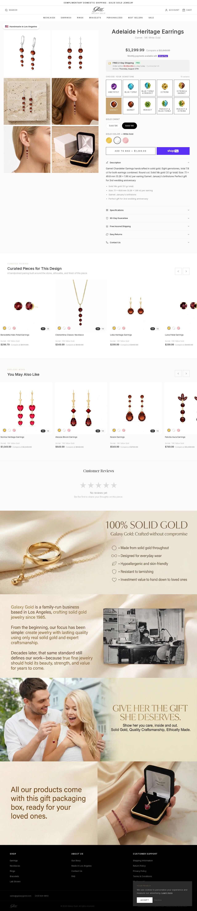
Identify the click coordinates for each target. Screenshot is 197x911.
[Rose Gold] (126, 140)
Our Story (75, 860)
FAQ (73, 876)
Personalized (115, 18)
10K (43, 329)
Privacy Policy (139, 871)
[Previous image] (3, 305)
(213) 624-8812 (41, 896)
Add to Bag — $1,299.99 (130, 151)
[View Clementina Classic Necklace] (81, 306)
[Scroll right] (186, 271)
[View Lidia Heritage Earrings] (136, 306)
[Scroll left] (178, 271)
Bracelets (95, 18)
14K (48, 329)
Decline (158, 900)
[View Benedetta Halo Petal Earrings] (26, 306)
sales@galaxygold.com (20, 896)
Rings (80, 18)
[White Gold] (117, 140)
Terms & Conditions (142, 876)
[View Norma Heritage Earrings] (26, 408)
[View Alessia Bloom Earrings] (81, 408)
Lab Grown (15, 881)
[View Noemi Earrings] (136, 408)
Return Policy (139, 866)
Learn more (167, 893)
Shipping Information (143, 860)
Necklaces (49, 18)
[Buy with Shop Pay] (173, 151)
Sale (151, 18)
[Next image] (48, 305)
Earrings (66, 18)
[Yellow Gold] (109, 140)
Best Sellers (135, 18)
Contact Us (76, 871)
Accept (145, 900)
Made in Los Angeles (81, 866)
